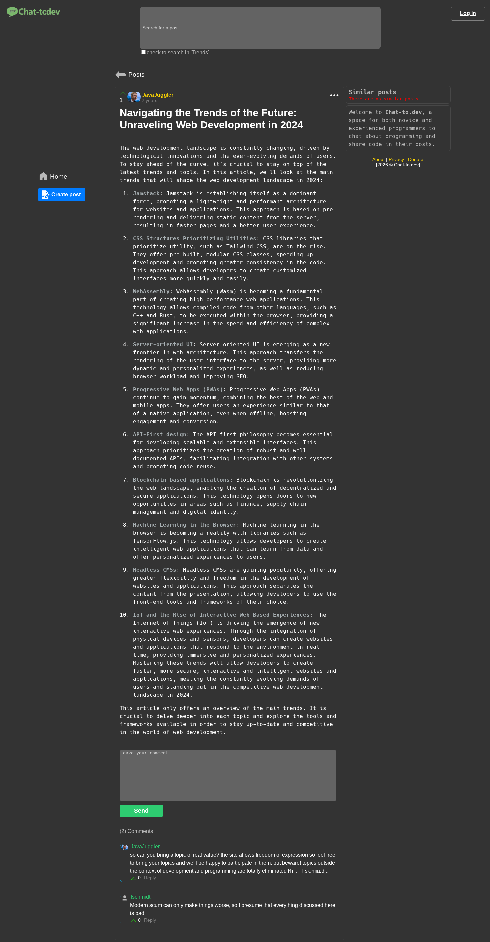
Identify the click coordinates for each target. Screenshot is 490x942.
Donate (415, 159)
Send (141, 810)
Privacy (396, 159)
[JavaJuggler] (134, 97)
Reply (150, 877)
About (378, 159)
